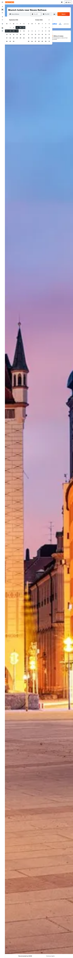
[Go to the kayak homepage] (9, 2)
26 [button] (24, 38)
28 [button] (6, 41)
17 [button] (17, 34)
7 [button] (6, 31)
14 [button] (6, 34)
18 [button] (20, 34)
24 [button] (17, 38)
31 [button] (49, 41)
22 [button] (10, 38)
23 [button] (13, 38)
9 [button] (13, 31)
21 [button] (6, 38)
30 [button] (13, 41)
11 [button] (20, 31)
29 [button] (10, 41)
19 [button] (23, 34)
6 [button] (35, 31)
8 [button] (10, 31)
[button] (2, 2)
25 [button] (20, 38)
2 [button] (13, 27)
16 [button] (13, 34)
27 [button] (35, 41)
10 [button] (17, 31)
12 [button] (23, 31)
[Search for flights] (2, 6)
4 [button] (20, 27)
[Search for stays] (2, 9)
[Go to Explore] (2, 16)
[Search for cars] (2, 12)
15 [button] (10, 34)
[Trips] (2, 23)
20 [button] (35, 38)
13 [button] (35, 34)
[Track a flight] (2, 19)
